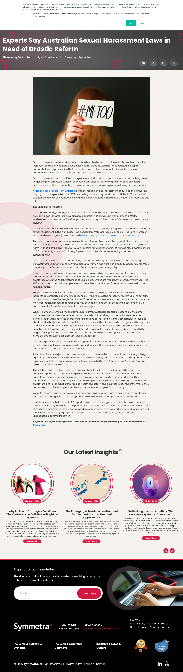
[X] (153, 63)
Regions (135, 619)
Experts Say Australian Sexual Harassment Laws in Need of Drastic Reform (86, 44)
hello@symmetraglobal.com (103, 628)
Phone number (67, 624)
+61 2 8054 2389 (69, 628)
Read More (32, 541)
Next (172, 550)
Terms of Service (95, 664)
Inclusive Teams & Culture (108, 646)
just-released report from (55, 190)
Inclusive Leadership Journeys (68, 646)
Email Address (93, 624)
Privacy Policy (73, 664)
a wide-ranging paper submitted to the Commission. (109, 235)
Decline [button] (144, 23)
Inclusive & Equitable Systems (28, 646)
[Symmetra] (33, 627)
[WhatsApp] (163, 63)
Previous (165, 550)
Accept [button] (131, 23)
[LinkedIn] (143, 63)
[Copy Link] (174, 63)
